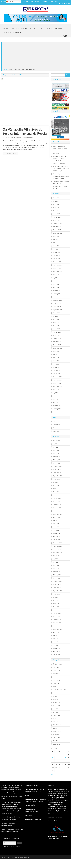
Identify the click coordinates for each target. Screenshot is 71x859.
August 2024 (56, 274)
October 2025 (57, 230)
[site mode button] (65, 36)
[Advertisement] (36, 55)
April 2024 (56, 287)
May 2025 (56, 246)
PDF (54, 718)
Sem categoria (57, 731)
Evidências (18, 137)
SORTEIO (55, 741)
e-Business (16, 32)
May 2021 (56, 399)
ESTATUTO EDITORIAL (22, 1)
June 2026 (56, 204)
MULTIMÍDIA (56, 706)
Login (31, 1)
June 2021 (56, 396)
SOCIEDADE (14, 29)
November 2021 (57, 380)
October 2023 (57, 306)
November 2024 (57, 265)
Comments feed (57, 428)
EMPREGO (56, 686)
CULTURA (32, 29)
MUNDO (55, 709)
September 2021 (57, 386)
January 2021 (56, 412)
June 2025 (56, 242)
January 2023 (56, 335)
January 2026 (56, 220)
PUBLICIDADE (57, 725)
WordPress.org (57, 431)
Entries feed (56, 425)
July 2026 (55, 201)
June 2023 (56, 319)
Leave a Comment (28, 137)
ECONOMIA (24, 29)
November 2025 (57, 226)
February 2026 (57, 217)
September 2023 (57, 310)
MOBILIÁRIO (56, 702)
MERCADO (56, 699)
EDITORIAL (56, 683)
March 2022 (56, 367)
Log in (55, 421)
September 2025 (57, 233)
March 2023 (56, 329)
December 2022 (57, 338)
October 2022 (57, 345)
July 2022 (55, 354)
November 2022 (57, 341)
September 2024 (57, 271)
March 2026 (56, 214)
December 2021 (57, 377)
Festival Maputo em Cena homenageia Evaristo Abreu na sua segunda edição (61, 176)
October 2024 (57, 268)
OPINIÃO (49, 29)
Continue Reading (11, 153)
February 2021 (57, 409)
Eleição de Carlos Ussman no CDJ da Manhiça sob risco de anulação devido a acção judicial (61, 185)
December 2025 (57, 223)
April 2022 (56, 364)
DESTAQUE (56, 674)
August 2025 (56, 236)
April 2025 (56, 249)
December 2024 (57, 262)
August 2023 (56, 313)
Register (37, 1)
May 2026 (56, 207)
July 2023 (55, 316)
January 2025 (56, 258)
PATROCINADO (57, 715)
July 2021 (55, 393)
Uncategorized (57, 744)
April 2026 (56, 211)
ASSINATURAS (44, 1)
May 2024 (56, 284)
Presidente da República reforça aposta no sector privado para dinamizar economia (60, 150)
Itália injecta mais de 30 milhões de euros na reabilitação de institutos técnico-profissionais (60, 159)
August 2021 (56, 389)
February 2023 (57, 332)
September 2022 (57, 348)
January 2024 (56, 297)
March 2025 (56, 252)
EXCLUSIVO (6, 32)
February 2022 (57, 370)
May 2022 (56, 361)
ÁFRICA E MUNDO (54, 1)
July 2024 (55, 278)
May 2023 (56, 322)
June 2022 (56, 357)
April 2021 (56, 402)
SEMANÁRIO (58, 29)
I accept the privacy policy (13, 846)
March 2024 (56, 290)
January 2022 (56, 373)
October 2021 (57, 383)
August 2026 (56, 198)
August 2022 (56, 351)
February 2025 (57, 255)
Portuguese (12, 1)
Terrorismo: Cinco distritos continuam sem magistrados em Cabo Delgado (61, 168)
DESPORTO (41, 29)
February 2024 (57, 294)
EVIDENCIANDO (57, 693)
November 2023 (57, 303)
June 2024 (56, 281)
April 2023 (56, 326)
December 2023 (57, 300)
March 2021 (56, 405)
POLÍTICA (5, 29)
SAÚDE (55, 728)
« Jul (52, 774)
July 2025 (55, 239)
